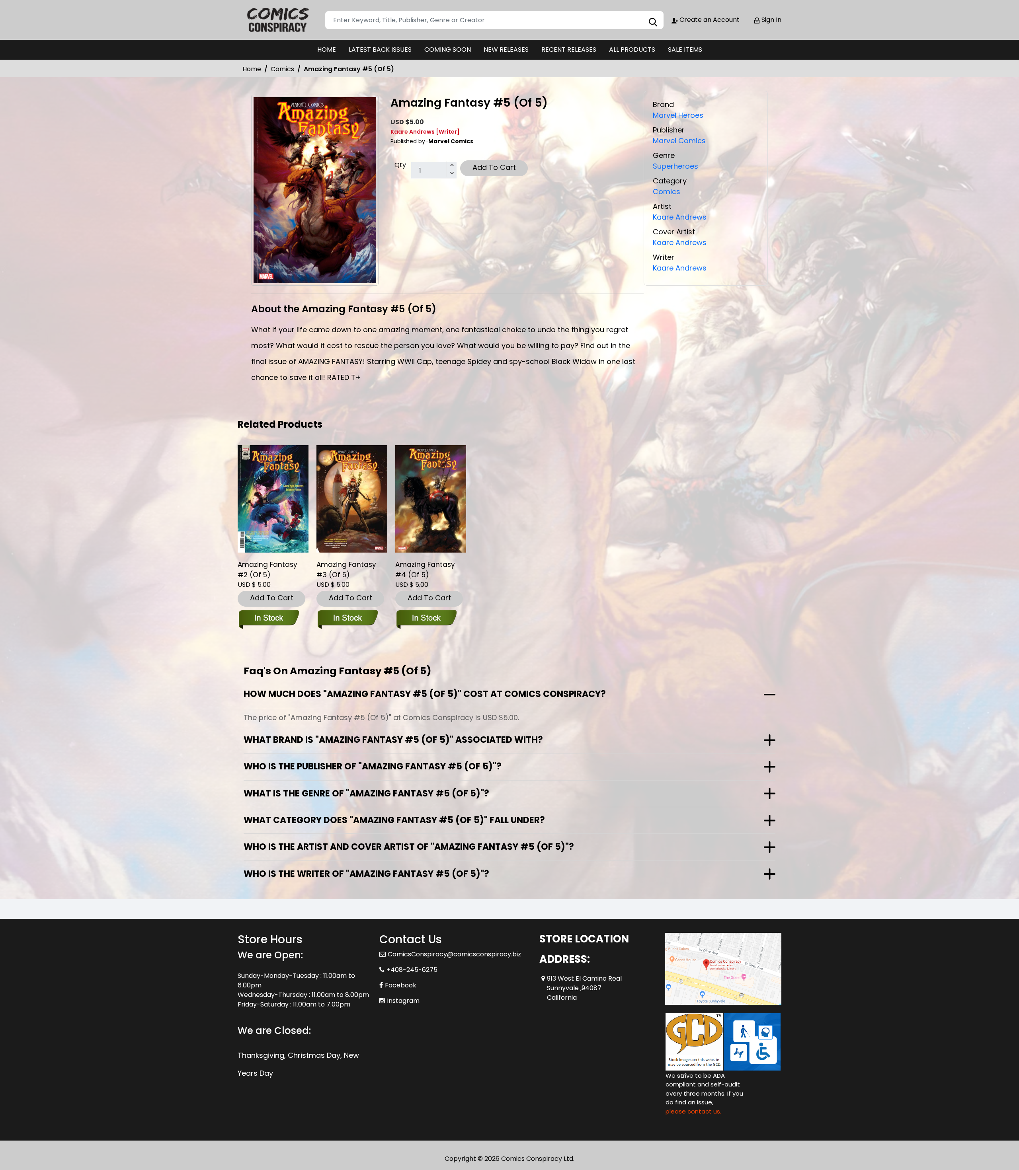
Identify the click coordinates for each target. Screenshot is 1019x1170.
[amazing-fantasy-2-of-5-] (273, 499)
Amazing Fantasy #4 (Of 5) (425, 570)
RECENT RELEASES (568, 49)
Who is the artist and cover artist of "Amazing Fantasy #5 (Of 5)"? (409, 847)
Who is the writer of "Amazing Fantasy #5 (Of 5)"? (366, 874)
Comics (282, 69)
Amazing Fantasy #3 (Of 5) (346, 570)
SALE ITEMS (685, 49)
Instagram (403, 1000)
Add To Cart (494, 167)
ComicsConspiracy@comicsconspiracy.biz (454, 954)
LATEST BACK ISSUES (380, 49)
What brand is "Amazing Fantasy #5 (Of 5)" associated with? (393, 740)
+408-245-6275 (412, 969)
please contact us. (693, 1111)
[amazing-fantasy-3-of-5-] (351, 499)
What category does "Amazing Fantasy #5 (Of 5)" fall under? (394, 820)
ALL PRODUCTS (632, 49)
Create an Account (709, 19)
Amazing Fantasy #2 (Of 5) (267, 570)
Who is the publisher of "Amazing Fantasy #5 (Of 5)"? (373, 766)
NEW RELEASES (506, 49)
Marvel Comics (679, 141)
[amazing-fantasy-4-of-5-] (430, 499)
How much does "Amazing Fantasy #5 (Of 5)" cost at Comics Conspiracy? (425, 694)
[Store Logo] (277, 20)
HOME (326, 49)
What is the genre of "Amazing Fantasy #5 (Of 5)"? (366, 793)
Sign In (770, 19)
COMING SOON (447, 49)
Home (251, 69)
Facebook (400, 985)
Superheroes (675, 166)
